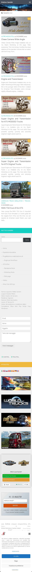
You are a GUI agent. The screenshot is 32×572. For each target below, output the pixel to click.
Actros (7, 524)
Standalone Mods (9, 268)
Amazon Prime (22, 524)
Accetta (16, 556)
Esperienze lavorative (9, 252)
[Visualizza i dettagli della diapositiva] (16, 440)
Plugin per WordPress (10, 260)
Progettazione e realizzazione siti (13, 256)
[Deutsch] (16, 371)
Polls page (7, 276)
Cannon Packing (26, 528)
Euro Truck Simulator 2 (10, 480)
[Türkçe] (9, 371)
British (29, 526)
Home (5, 248)
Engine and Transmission (12, 79)
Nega (16, 561)
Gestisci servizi (15, 551)
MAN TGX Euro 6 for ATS (12, 208)
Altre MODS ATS (7, 116)
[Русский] (7, 371)
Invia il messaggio (8, 346)
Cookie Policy (15, 569)
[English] (4, 371)
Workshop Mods (9, 272)
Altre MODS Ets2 (7, 36)
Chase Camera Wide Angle (13, 39)
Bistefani (3, 526)
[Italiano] (2, 371)
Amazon (14, 524)
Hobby (5, 280)
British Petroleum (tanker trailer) (11, 528)
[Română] (11, 371)
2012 (2, 524)
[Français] (18, 371)
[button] (29, 534)
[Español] (13, 371)
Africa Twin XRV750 (9, 284)
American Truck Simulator (12, 201)
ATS (29, 524)
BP (16, 526)
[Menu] (30, 2)
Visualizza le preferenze (16, 566)
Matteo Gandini (7, 2)
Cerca (3, 237)
